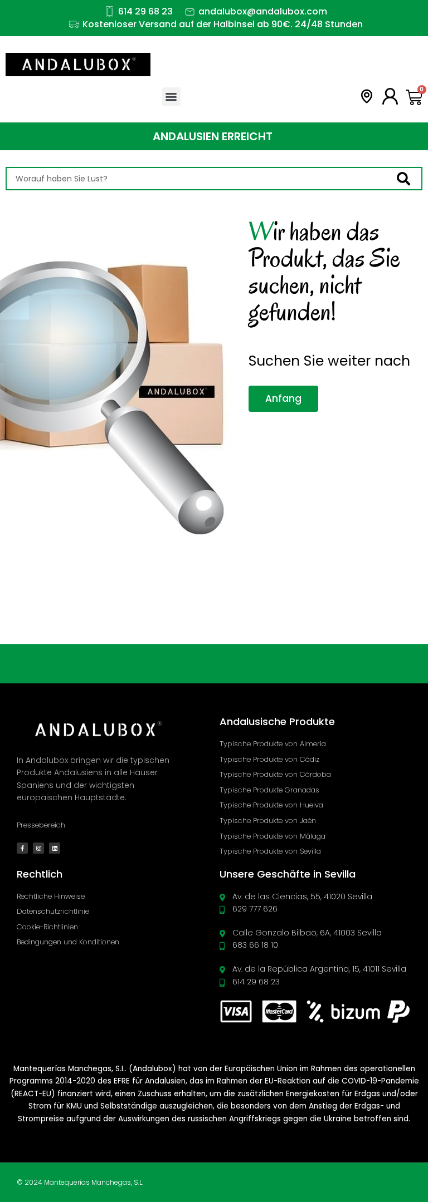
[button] (171, 96)
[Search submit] (409, 179)
